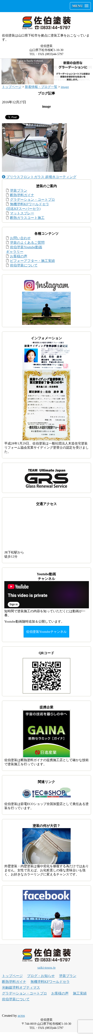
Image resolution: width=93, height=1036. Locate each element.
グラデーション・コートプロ (32, 199)
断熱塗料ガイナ (22, 195)
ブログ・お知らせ (41, 976)
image (65, 87)
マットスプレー (22, 213)
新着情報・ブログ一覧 (41, 87)
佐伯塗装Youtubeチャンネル (46, 631)
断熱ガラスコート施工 (27, 218)
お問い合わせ (20, 238)
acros (21, 1015)
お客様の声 (18, 256)
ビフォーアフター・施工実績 (32, 261)
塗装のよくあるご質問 (27, 242)
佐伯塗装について (24, 265)
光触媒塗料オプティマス (21, 987)
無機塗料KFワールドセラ (50, 981)
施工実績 (80, 993)
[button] (80, 6)
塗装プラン (18, 190)
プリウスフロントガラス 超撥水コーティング (40, 177)
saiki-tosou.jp (46, 967)
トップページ (11, 87)
